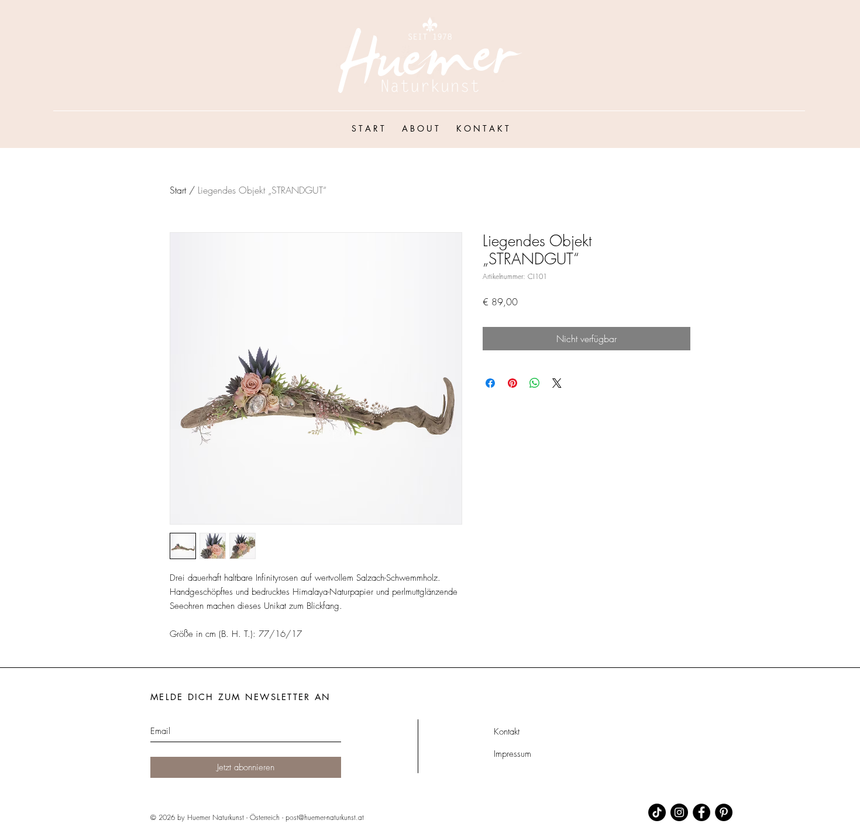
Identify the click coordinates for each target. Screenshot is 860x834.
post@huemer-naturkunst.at (324, 817)
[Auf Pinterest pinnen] (512, 383)
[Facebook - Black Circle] (701, 812)
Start (178, 190)
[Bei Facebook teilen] (490, 383)
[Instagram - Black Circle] (679, 812)
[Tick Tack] (657, 812)
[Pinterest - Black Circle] (723, 812)
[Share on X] (557, 383)
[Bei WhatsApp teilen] (535, 383)
